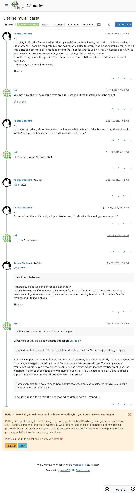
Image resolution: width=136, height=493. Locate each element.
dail (15, 90)
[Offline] (8, 35)
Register (11, 446)
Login (22, 446)
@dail (39, 180)
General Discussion (29, 24)
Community (34, 5)
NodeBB (65, 470)
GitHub (73, 340)
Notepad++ (79, 464)
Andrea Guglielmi (23, 33)
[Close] (130, 414)
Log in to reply (124, 24)
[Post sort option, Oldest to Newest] (109, 24)
